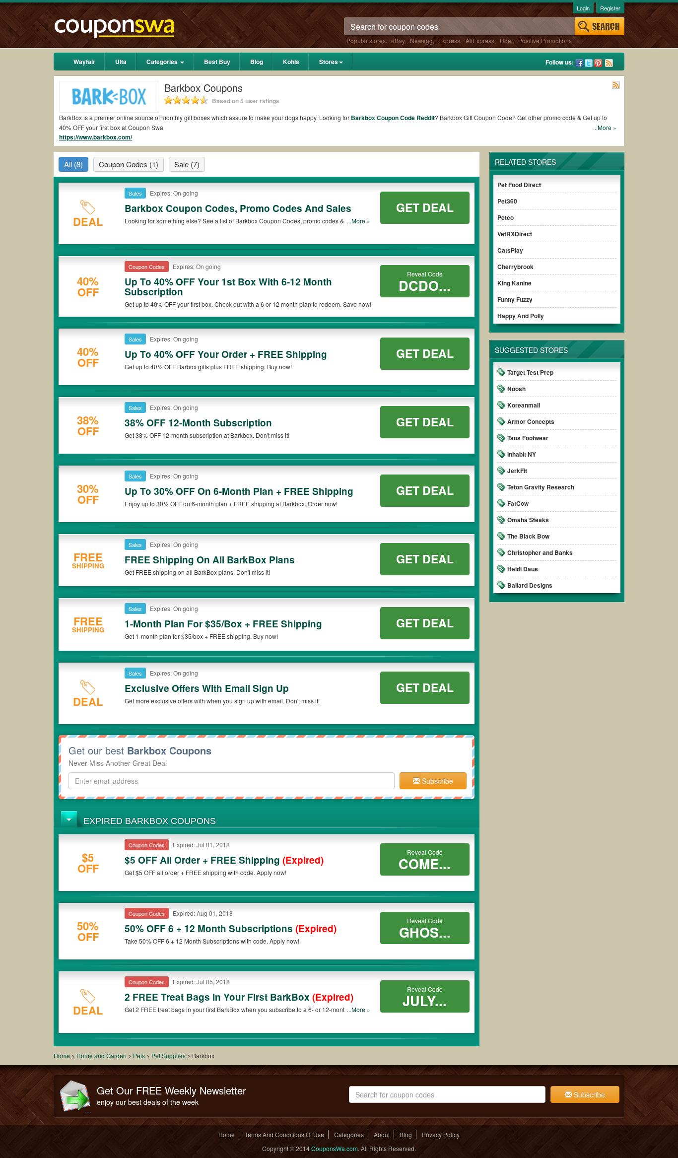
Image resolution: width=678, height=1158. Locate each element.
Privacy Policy (441, 1134)
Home (62, 1055)
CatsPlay (510, 250)
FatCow (518, 503)
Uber (506, 40)
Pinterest (598, 63)
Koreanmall (523, 405)
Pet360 (507, 201)
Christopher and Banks (540, 552)
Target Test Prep (530, 372)
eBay (398, 40)
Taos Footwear (527, 437)
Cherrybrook (515, 266)
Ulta (121, 61)
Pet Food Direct (519, 184)
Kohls (291, 61)
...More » (604, 127)
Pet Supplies (169, 1055)
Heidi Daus (522, 568)
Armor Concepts (530, 421)
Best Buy (217, 61)
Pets (139, 1055)
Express (449, 40)
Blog (256, 61)
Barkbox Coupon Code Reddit (393, 117)
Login (583, 8)
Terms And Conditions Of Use (284, 1134)
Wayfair (84, 61)
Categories (162, 61)
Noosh (516, 388)
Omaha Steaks (528, 519)
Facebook (579, 63)
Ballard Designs (529, 585)
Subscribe (436, 781)
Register (610, 8)
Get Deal (425, 207)
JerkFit (517, 470)
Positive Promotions (545, 40)
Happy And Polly (520, 315)
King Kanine (514, 282)
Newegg (421, 40)
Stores (328, 61)
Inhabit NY (521, 454)
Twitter (589, 63)
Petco (505, 217)
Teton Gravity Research (540, 486)
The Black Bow (528, 536)
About (382, 1134)
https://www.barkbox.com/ (95, 137)
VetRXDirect (514, 233)
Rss (609, 63)
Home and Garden (102, 1055)
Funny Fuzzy (515, 299)
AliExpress (480, 40)
